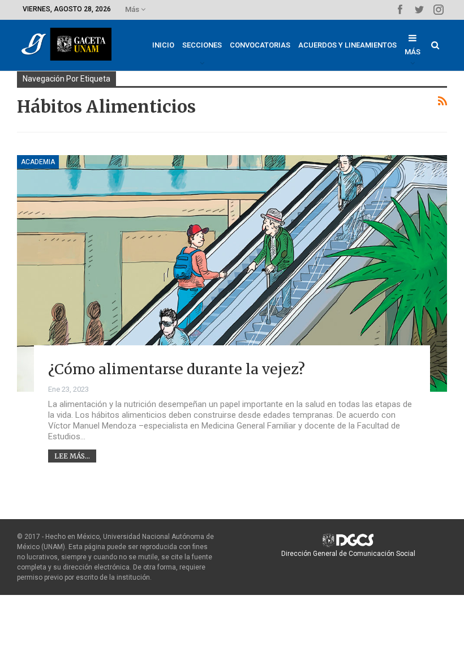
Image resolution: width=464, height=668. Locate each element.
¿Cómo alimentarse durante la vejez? (176, 369)
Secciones (202, 45)
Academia (38, 162)
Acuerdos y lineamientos (347, 45)
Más (133, 9)
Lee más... (72, 456)
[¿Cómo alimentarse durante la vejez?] (232, 273)
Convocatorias (260, 45)
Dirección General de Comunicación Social (348, 554)
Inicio (163, 45)
